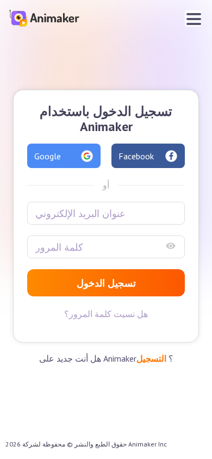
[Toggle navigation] (193, 18)
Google (47, 156)
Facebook (136, 156)
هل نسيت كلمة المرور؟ (106, 313)
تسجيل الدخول (106, 283)
